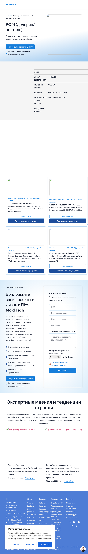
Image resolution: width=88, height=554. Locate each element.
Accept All (45, 544)
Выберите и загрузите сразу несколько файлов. (59, 352)
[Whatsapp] (70, 522)
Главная (9, 16)
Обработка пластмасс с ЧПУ (18, 198)
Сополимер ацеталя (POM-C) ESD (64, 253)
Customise (15, 544)
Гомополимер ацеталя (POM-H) (21, 253)
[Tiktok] (76, 526)
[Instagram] (72, 526)
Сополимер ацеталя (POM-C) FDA (64, 205)
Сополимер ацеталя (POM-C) (20, 203)
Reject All (30, 544)
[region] (30, 537)
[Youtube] (79, 522)
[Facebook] (74, 522)
